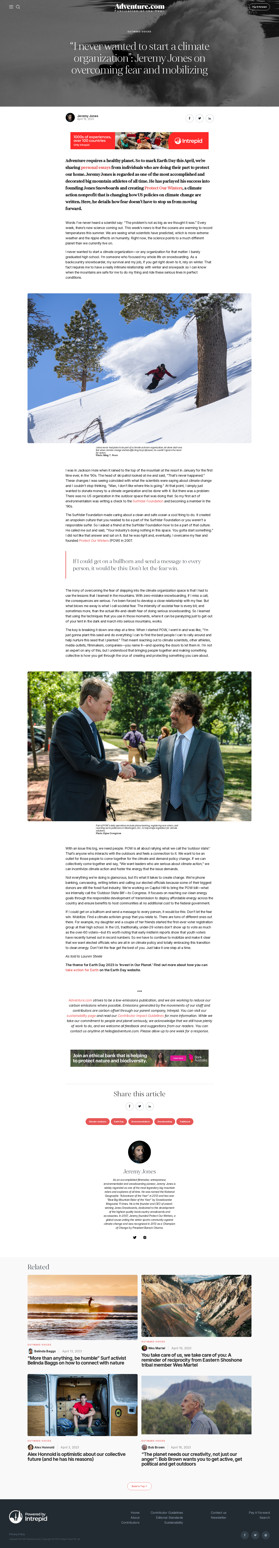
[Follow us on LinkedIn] (210, 118)
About (135, 1517)
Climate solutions (97, 1121)
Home (135, 1512)
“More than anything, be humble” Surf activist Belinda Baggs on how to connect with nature (77, 1360)
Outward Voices (139, 32)
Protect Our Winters (163, 188)
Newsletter (218, 1517)
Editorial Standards (169, 1517)
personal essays (96, 167)
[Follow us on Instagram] (266, 1535)
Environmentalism (141, 1121)
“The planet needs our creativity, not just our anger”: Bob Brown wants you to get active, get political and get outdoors (191, 1459)
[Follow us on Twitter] (255, 1535)
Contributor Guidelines (167, 1512)
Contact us (218, 1512)
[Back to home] (139, 7)
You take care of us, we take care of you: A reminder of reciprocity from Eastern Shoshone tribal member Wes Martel (191, 1360)
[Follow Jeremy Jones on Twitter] (135, 1239)
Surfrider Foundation (148, 501)
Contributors (130, 1522)
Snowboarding (165, 1121)
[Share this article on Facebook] (189, 118)
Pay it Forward (259, 7)
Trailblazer (185, 1121)
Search (264, 1517)
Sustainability (173, 1522)
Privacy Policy (17, 1534)
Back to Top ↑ (139, 1486)
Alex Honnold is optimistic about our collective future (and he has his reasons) (76, 1456)
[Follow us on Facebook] (245, 1535)
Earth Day (119, 1121)
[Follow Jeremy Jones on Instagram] (145, 1239)
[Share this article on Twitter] (199, 118)
